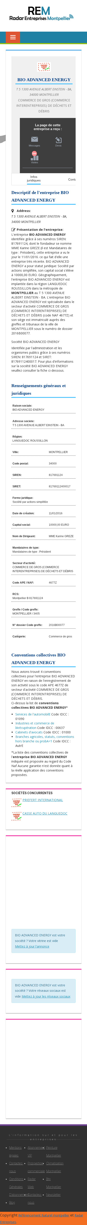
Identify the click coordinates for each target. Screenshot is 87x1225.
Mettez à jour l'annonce (32, 946)
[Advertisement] (43, 883)
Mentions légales (14, 1151)
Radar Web (32, 1183)
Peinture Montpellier (51, 1151)
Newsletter (51, 1195)
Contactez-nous (14, 1167)
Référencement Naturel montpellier (43, 1215)
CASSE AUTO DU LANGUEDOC (45, 813)
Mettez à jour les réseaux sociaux (46, 996)
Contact (73, 179)
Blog (12, 1202)
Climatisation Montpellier (51, 1167)
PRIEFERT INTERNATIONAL (43, 800)
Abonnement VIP (33, 1151)
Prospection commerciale (33, 1167)
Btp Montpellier (51, 1183)
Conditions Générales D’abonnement (14, 1187)
